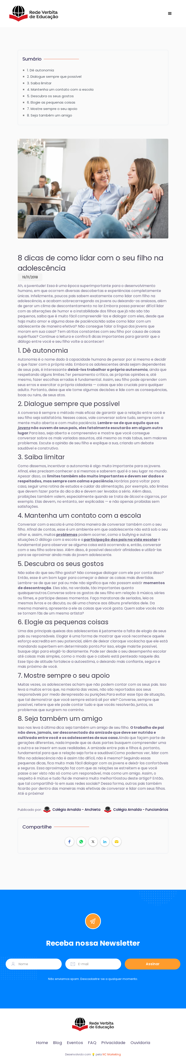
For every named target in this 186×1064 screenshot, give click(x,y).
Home (42, 1042)
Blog (57, 1042)
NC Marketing (112, 1054)
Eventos (75, 1042)
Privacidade (113, 1042)
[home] (33, 14)
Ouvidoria (140, 1042)
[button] (170, 13)
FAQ (92, 1042)
